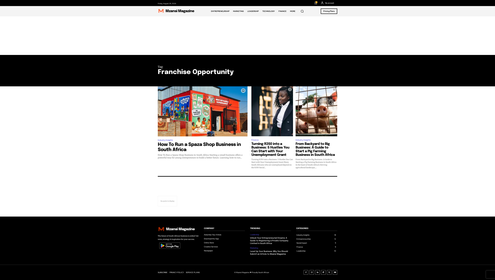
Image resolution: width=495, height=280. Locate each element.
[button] (302, 11)
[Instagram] (312, 272)
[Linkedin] (317, 272)
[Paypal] (323, 272)
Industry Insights (165, 140)
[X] (329, 272)
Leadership (254, 235)
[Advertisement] (247, 36)
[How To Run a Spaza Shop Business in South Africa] (203, 111)
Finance (255, 140)
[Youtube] (335, 272)
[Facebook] (306, 272)
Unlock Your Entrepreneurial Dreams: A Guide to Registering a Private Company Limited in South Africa (269, 240)
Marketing (254, 248)
